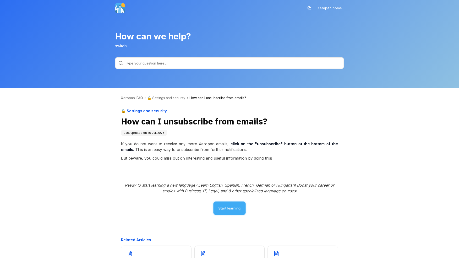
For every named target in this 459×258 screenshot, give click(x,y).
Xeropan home (329, 8)
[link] (218, 98)
